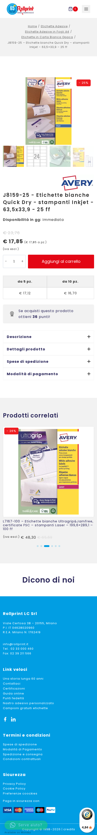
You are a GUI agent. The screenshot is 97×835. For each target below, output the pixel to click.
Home (32, 26)
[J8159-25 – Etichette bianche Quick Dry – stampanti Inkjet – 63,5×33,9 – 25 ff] (48, 111)
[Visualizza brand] (77, 183)
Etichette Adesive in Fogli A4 (47, 32)
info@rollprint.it (15, 644)
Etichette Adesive (54, 26)
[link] (48, 483)
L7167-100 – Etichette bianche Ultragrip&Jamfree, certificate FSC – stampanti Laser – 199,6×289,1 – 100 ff (48, 525)
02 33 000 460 (22, 649)
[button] (48, 337)
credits (69, 829)
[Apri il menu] (86, 9)
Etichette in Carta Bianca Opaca (47, 37)
